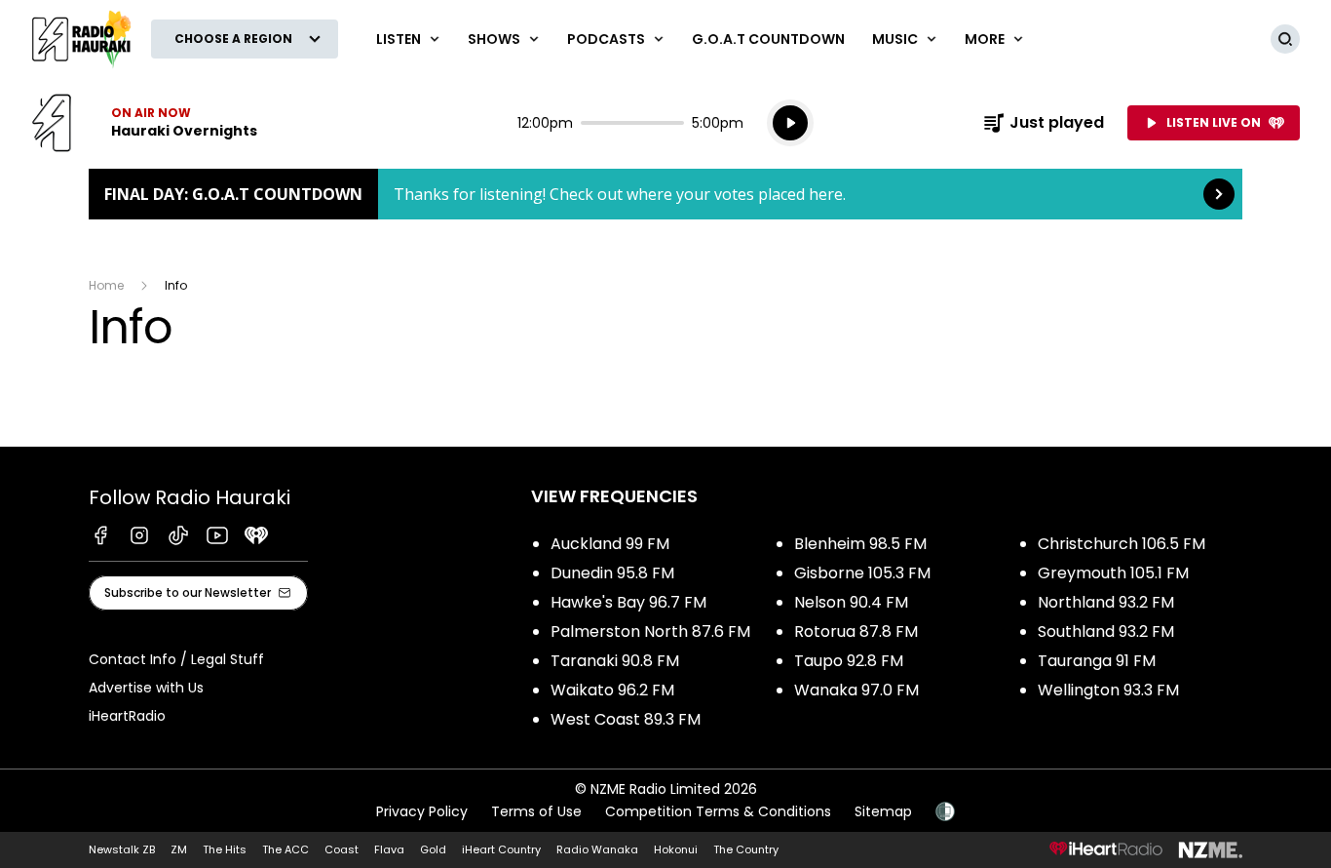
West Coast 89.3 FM (626, 719)
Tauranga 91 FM (1097, 661)
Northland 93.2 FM (1106, 602)
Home (106, 285)
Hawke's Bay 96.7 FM (628, 602)
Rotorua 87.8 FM (856, 631)
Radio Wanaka (597, 849)
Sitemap (883, 811)
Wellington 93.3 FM (1108, 690)
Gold (433, 849)
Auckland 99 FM (610, 544)
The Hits (225, 849)
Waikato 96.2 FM (612, 690)
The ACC (285, 849)
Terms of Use (536, 811)
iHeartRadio (127, 716)
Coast (341, 849)
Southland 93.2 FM (1106, 631)
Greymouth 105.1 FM (1113, 573)
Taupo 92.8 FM (848, 661)
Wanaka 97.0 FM (856, 690)
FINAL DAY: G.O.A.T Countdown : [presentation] (665, 194)
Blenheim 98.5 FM (860, 544)
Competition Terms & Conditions (718, 811)
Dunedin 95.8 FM (612, 573)
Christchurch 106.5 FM (1121, 544)
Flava (389, 849)
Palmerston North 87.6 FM (650, 631)
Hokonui (676, 849)
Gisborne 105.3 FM (862, 573)
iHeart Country (501, 849)
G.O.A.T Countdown (768, 39)
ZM (179, 849)
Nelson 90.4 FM (851, 602)
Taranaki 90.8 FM (615, 661)
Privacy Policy (422, 811)
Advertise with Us (146, 687)
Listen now (144, 123)
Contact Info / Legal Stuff (176, 659)
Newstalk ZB (122, 849)
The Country (746, 849)
